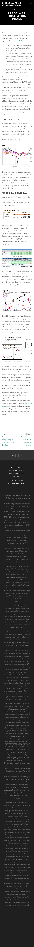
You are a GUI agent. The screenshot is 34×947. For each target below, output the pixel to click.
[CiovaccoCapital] (12, 455)
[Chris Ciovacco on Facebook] (17, 455)
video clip (16, 366)
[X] (21, 455)
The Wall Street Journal (23, 41)
